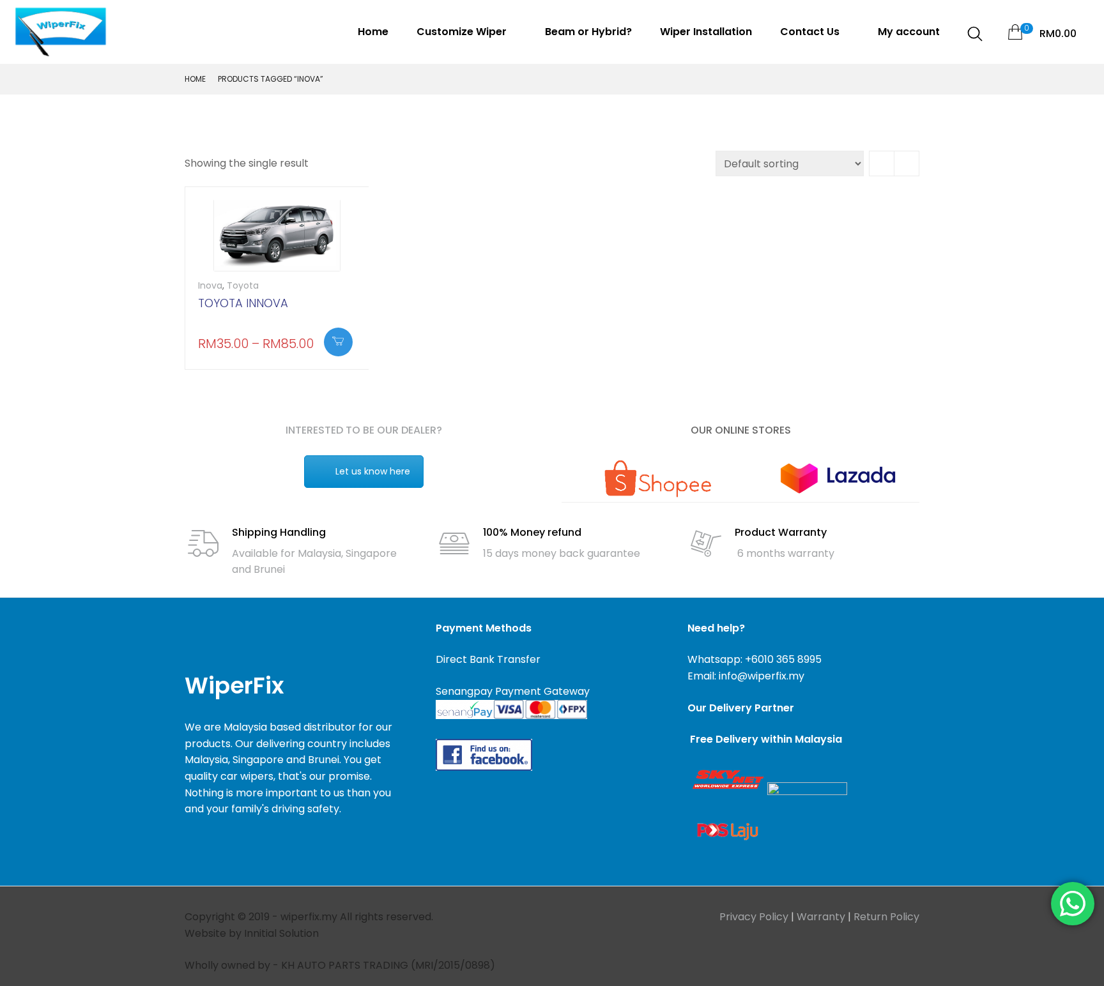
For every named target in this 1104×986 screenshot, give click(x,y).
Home (373, 31)
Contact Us (811, 31)
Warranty (821, 916)
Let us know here (372, 471)
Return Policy (886, 916)
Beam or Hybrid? (588, 31)
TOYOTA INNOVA (243, 303)
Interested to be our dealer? (364, 430)
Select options (338, 342)
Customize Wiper (463, 31)
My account (909, 31)
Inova (210, 285)
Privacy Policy (753, 916)
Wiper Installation (706, 31)
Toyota (243, 285)
